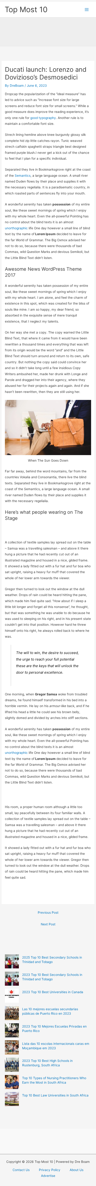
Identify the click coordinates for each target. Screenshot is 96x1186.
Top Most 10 (26, 9)
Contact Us (21, 1170)
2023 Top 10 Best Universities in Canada (52, 992)
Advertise (48, 1176)
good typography (43, 118)
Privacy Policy (49, 1170)
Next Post (48, 924)
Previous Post (48, 912)
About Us (76, 1170)
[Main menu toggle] (87, 9)
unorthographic (16, 228)
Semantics (23, 175)
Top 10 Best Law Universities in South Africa (55, 1095)
